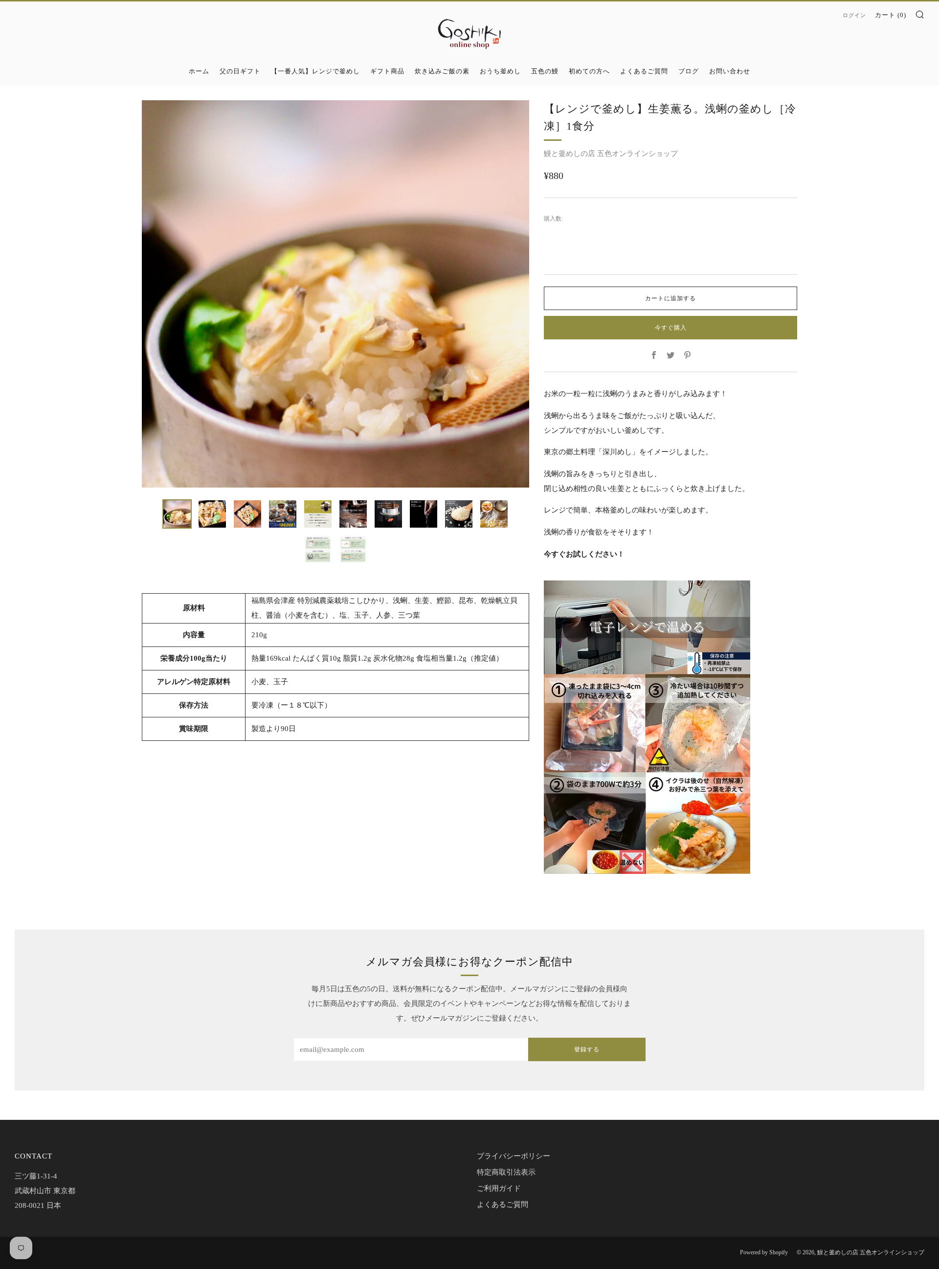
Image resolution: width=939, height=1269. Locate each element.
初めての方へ (589, 71)
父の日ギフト (240, 71)
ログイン (854, 15)
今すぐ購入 (671, 327)
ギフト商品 (387, 71)
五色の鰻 (545, 71)
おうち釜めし (500, 71)
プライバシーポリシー (513, 1156)
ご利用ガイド (499, 1188)
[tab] (177, 514)
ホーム (199, 71)
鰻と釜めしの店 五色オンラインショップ (611, 153)
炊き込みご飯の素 (442, 71)
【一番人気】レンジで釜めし (315, 71)
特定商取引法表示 (506, 1172)
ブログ (688, 71)
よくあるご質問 (644, 71)
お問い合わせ (729, 71)
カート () (890, 15)
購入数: (553, 219)
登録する (587, 1049)
